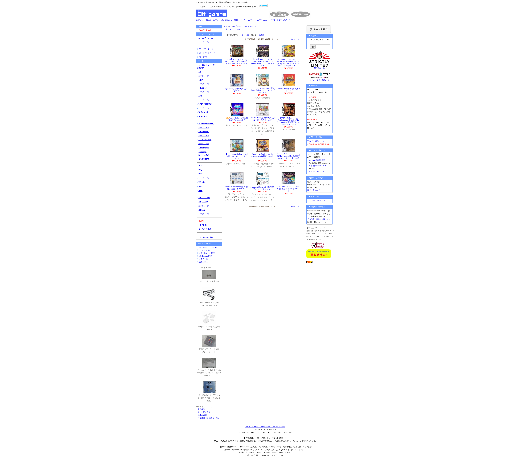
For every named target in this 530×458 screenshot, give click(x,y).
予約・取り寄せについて (317, 141)
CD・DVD (203, 57)
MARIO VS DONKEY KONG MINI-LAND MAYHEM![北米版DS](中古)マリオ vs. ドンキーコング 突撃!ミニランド (288, 62)
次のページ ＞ (295, 39)
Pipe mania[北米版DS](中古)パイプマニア (236, 90)
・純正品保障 (201, 415)
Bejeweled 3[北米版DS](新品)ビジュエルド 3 (238, 119)
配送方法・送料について (235, 20)
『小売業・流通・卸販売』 (318, 219)
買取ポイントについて (318, 171)
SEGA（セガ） (204, 250)
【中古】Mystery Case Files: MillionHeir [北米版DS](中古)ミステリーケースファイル (236, 61)
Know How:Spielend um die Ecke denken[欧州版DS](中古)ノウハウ (262, 156)
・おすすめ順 (243, 35)
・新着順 (260, 35)
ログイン (199, 20)
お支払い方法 (218, 20)
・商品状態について (204, 409)
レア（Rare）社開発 (206, 253)
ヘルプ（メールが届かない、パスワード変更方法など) (268, 20)
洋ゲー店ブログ (313, 190)
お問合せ (208, 20)
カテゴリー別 (203, 42)
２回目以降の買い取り (318, 166)
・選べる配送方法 (203, 412)
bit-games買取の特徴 (317, 160)
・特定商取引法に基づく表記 (207, 418)
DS (230, 26)
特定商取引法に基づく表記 (274, 427)
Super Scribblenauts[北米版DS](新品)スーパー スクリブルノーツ (263, 90)
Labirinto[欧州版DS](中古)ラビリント (288, 90)
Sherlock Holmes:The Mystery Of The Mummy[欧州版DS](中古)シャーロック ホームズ (288, 156)
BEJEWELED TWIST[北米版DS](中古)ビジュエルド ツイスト (288, 188)
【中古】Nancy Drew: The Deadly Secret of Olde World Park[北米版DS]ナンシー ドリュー (262, 62)
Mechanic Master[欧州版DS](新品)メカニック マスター (263, 188)
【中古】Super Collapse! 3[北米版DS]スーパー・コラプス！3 (236, 156)
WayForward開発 (205, 256)
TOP (225, 26)
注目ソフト (203, 262)
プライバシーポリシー (254, 427)
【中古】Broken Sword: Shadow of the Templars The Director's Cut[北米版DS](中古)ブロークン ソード (288, 121)
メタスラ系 (203, 259)
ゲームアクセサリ (206, 49)
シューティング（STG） (208, 247)
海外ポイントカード (206, 53)
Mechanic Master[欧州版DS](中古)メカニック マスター (237, 188)
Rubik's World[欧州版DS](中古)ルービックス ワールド (263, 119)
